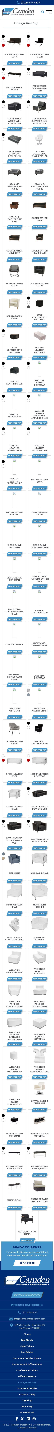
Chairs (27, 1334)
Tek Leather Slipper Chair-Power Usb (40, 121)
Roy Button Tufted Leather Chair (14, 611)
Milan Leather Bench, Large (14, 1167)
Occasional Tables (27, 1388)
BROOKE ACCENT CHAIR (14, 742)
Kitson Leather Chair (14, 808)
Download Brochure (27, 1295)
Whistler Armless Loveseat (39, 971)
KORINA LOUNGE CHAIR (14, 284)
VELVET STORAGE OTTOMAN (39, 1135)
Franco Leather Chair (39, 611)
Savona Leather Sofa (14, 55)
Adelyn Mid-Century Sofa (39, 644)
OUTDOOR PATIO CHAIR (27, 1233)
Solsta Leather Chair (39, 284)
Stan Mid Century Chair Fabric (39, 186)
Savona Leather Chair (39, 55)
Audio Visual (27, 1412)
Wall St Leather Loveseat (39, 382)
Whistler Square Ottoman (39, 1036)
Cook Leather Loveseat (14, 252)
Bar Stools (27, 1340)
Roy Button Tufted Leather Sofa (39, 578)
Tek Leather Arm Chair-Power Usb (14, 121)
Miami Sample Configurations (14, 938)
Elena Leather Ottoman (14, 1135)
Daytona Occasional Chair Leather (39, 153)
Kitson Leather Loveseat (39, 775)
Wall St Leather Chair (14, 382)
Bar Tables (27, 1352)
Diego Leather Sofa (39, 481)
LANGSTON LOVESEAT (39, 677)
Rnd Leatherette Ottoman (14, 350)
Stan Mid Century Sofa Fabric (14, 186)
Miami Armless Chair (14, 906)
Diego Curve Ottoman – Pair (39, 546)
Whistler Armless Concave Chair (14, 1004)
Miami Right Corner (39, 906)
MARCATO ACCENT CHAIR (39, 709)
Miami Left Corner (39, 938)
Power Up (27, 1406)
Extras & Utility (27, 1394)
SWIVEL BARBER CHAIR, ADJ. (39, 1102)
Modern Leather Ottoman (39, 350)
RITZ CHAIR (14, 873)
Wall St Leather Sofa (14, 415)
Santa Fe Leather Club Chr (14, 219)
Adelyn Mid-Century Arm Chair (14, 677)
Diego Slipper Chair (39, 513)
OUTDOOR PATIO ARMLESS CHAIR (39, 1200)
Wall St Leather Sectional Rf (39, 448)
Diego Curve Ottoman (14, 546)
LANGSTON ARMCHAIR (14, 709)
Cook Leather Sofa (40, 219)
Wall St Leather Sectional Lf (14, 480)
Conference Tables (27, 1370)
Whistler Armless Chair (14, 971)
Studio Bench (14, 1200)
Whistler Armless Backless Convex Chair (14, 1036)
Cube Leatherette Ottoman (39, 317)
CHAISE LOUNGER (14, 644)
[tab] (3, 36)
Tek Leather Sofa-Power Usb (39, 88)
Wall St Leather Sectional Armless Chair (39, 414)
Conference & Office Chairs (27, 1364)
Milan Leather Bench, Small (39, 1167)
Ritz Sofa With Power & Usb (39, 808)
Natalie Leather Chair (39, 742)
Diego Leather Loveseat (14, 513)
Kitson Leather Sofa (14, 775)
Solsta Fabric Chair (14, 317)
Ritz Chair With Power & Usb (39, 840)
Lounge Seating (27, 1382)
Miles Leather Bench (14, 88)
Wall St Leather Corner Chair (14, 448)
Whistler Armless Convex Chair (39, 1004)
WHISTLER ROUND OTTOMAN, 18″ (14, 1069)
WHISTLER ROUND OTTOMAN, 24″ (14, 1102)
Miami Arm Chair (40, 873)
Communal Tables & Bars (27, 1358)
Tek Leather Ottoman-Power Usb (14, 153)
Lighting (27, 1400)
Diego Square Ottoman (14, 579)
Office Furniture (27, 1376)
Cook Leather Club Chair (40, 252)
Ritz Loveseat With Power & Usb (14, 840)
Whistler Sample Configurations (39, 1069)
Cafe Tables (27, 1346)
